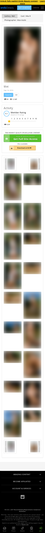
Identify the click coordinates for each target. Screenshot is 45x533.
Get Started (24, 8)
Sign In (36, 8)
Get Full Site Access (26, 138)
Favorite (8, 95)
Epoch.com (25, 524)
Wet (6, 86)
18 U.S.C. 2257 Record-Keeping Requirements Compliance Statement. (22, 510)
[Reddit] (22, 497)
